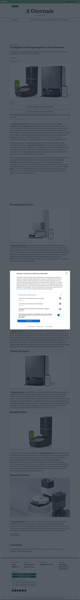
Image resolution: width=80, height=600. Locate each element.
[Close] (67, 273)
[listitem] (40, 295)
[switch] (59, 298)
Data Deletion (31, 326)
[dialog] (40, 300)
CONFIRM (29, 320)
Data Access (40, 326)
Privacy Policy (48, 326)
